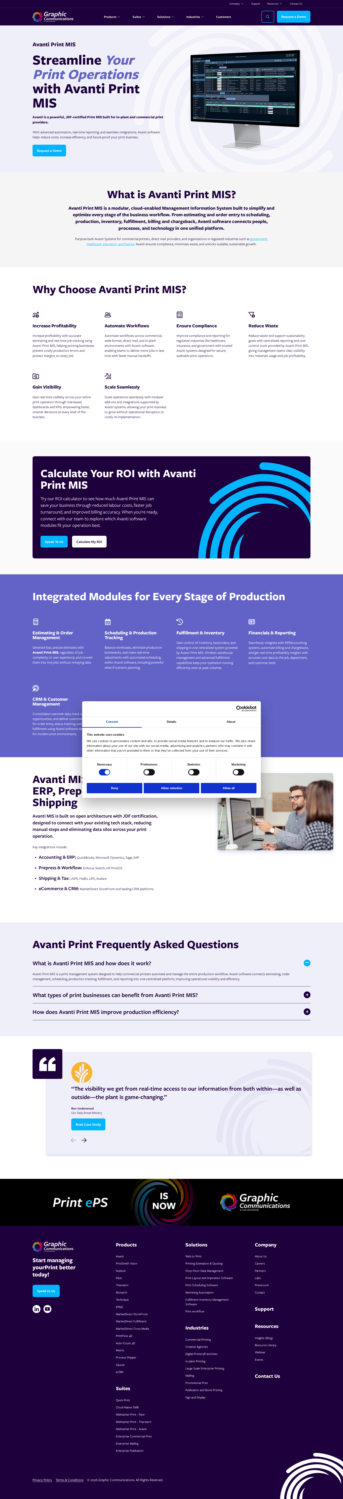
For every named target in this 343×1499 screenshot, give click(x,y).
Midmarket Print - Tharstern (133, 1422)
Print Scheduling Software (201, 1285)
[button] (84, 1140)
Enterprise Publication (130, 1450)
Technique (122, 1299)
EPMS (119, 1307)
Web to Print (193, 1256)
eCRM (119, 1372)
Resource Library (266, 1345)
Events (259, 1359)
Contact (260, 1292)
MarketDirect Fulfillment (131, 1321)
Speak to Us (46, 1291)
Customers (223, 17)
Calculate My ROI (89, 541)
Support (255, 3)
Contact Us (296, 3)
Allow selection (171, 788)
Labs (258, 1278)
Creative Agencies (196, 1347)
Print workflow (194, 1311)
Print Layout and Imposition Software (209, 1278)
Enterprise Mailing (127, 1443)
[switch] (149, 772)
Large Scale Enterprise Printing (204, 1368)
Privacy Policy (42, 1480)
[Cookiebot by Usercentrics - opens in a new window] (239, 709)
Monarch (121, 1292)
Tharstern (122, 1285)
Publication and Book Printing (203, 1390)
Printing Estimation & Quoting (204, 1263)
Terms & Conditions (70, 1480)
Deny (114, 788)
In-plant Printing (195, 1361)
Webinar (260, 1352)
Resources (272, 3)
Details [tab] (171, 721)
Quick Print (123, 1400)
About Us (261, 1256)
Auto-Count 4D (125, 1343)
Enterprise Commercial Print (134, 1436)
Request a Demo (293, 16)
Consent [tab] (112, 721)
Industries (193, 17)
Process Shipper (126, 1357)
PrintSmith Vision (126, 1263)
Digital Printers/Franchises (201, 1354)
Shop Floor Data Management (204, 1271)
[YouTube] (47, 1309)
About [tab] (231, 721)
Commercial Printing (198, 1339)
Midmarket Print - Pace (130, 1414)
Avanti (120, 1256)
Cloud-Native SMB (127, 1407)
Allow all (229, 788)
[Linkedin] (36, 1309)
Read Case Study (88, 1124)
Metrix (120, 1350)
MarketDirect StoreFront (132, 1314)
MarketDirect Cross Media (132, 1328)
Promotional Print (196, 1383)
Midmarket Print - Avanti (131, 1429)
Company (234, 3)
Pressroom (262, 1285)
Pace (119, 1278)
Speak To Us (54, 541)
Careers (260, 1263)
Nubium (121, 1271)
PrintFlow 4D (124, 1336)
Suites (137, 17)
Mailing (189, 1375)
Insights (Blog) (264, 1338)
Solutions (163, 17)
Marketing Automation (199, 1292)
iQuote (120, 1365)
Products (110, 17)
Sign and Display (195, 1397)
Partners (260, 1271)
